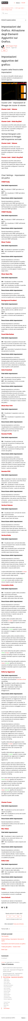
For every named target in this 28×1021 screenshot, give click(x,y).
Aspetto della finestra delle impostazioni (12, 967)
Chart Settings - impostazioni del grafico (13, 977)
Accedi (3, 962)
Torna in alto (5, 929)
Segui (4, 50)
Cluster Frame (7, 1002)
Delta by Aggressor (8, 999)
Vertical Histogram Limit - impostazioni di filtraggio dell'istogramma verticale (12, 974)
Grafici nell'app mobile (6, 9)
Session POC (6, 992)
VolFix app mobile (19, 8)
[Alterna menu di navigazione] (14, 2)
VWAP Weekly (7, 980)
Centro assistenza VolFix (7, 8)
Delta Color (6, 1005)
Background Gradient (8, 985)
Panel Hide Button (8, 986)
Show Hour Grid (7, 989)
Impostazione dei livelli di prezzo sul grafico (13, 943)
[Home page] (4, 2)
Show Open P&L (7, 983)
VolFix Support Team (11, 46)
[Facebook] (2, 907)
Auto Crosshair (7, 988)
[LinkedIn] (6, 907)
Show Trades (6, 982)
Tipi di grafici (5, 936)
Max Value (6, 1003)
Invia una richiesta (18, 924)
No (18, 916)
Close (5, 1006)
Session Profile (7, 991)
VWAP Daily (6, 979)
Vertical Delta (7, 996)
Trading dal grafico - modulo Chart (10, 946)
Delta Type (4, 949)
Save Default (6, 1008)
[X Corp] (4, 907)
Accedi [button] (23, 2)
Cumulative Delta (21, 679)
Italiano (18, 2)
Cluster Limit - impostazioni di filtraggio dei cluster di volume (13, 970)
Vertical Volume (7, 994)
